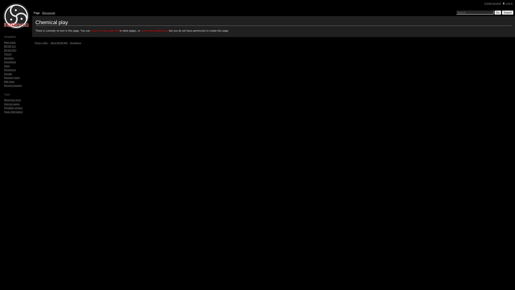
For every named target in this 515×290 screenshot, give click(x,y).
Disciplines (10, 62)
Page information (13, 112)
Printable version (13, 108)
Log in (509, 3)
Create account (492, 3)
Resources (10, 69)
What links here (12, 100)
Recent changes (13, 85)
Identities (9, 58)
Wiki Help (9, 81)
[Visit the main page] (16, 16)
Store (7, 66)
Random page (12, 77)
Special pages (12, 104)
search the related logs (154, 30)
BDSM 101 (10, 46)
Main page (10, 42)
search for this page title (105, 30)
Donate (8, 73)
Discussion (48, 12)
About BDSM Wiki (59, 43)
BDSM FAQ (10, 50)
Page (37, 12)
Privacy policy (41, 43)
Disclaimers (75, 43)
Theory (8, 54)
